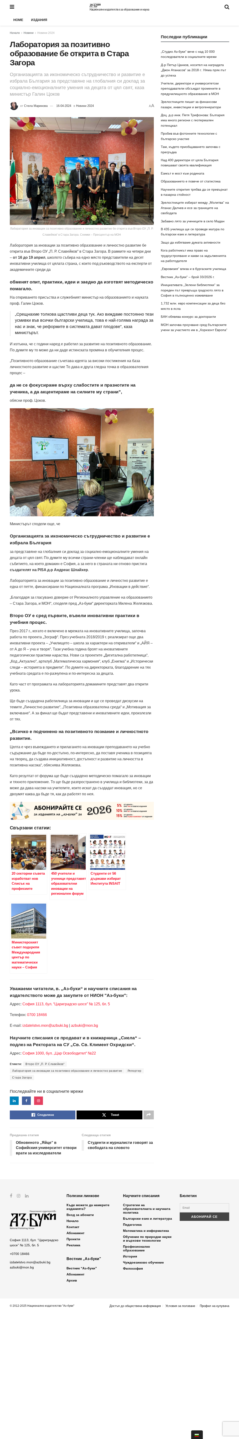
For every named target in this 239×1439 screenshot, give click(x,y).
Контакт (73, 1227)
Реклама (73, 1245)
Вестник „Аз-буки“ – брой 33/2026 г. (187, 277)
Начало (15, 33)
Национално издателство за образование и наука (119, 9)
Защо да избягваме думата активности (190, 242)
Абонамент (75, 1233)
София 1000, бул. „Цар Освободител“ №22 (59, 1053)
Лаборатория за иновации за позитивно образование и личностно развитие (67, 1070)
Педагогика (132, 1224)
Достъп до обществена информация (135, 1306)
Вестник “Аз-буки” (82, 1268)
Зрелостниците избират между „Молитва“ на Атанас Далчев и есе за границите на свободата (195, 208)
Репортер (134, 1070)
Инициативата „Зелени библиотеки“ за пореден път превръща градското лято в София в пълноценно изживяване (192, 290)
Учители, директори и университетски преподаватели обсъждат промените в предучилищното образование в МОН (190, 88)
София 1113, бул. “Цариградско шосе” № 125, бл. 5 (65, 1004)
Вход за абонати (80, 1215)
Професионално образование (136, 1248)
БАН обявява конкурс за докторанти (188, 316)
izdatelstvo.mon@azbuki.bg (45, 1025)
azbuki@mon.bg (84, 1025)
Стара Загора (22, 1077)
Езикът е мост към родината (182, 173)
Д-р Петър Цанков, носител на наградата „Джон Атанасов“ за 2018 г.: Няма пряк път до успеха (193, 70)
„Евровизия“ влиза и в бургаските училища (193, 269)
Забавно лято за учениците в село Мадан (193, 221)
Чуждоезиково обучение (143, 1262)
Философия (133, 1268)
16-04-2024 (63, 106)
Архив (72, 1280)
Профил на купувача (214, 1306)
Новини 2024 (46, 33)
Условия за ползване (180, 1306)
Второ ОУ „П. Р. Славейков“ (44, 1064)
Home (18, 20)
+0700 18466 (19, 1254)
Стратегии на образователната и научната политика (146, 1208)
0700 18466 (37, 1015)
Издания (39, 20)
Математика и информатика (146, 1231)
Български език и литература (147, 1218)
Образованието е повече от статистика (191, 181)
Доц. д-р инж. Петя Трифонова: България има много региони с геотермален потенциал (193, 120)
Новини (29, 33)
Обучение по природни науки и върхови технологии (147, 1238)
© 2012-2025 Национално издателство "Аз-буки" (42, 1305)
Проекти (73, 1239)
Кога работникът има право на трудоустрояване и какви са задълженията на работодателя (193, 255)
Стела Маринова (36, 106)
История (130, 1256)
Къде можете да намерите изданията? (88, 1207)
